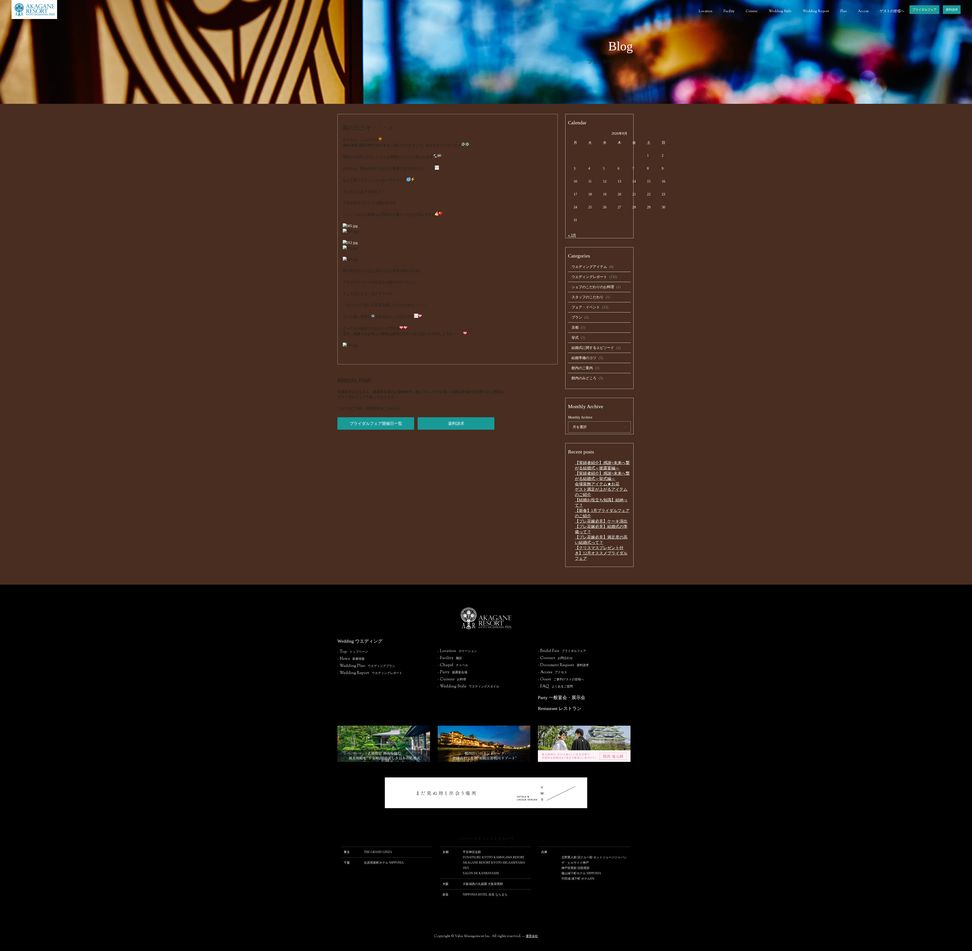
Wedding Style (780, 11)
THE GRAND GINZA (378, 852)
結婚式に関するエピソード (593, 348)
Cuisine (752, 11)
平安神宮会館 (472, 852)
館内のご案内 (582, 368)
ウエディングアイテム (589, 267)
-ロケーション (457, 651)
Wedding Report (816, 11)
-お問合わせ (555, 658)
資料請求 (952, 9)
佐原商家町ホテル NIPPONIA (384, 862)
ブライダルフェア (924, 9)
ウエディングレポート (589, 277)
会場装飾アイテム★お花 (597, 484)
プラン (577, 317)
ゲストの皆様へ (892, 11)
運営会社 (532, 936)
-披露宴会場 (452, 672)
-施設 (450, 658)
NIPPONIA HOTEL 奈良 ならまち (485, 894)
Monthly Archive (580, 417)
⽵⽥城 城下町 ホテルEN (577, 878)
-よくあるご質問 (555, 686)
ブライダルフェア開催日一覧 (376, 423)
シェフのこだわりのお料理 (593, 287)
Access (863, 11)
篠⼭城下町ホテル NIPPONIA (581, 873)
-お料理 (452, 679)
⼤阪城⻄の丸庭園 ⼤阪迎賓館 (483, 884)
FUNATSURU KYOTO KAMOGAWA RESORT (493, 857)
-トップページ (352, 651)
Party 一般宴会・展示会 (561, 697)
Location (705, 11)
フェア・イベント (586, 307)
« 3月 (572, 235)
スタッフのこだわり (587, 297)
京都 (575, 327)
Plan (843, 11)
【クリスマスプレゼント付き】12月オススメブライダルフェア (601, 553)
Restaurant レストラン (559, 708)
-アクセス (552, 672)
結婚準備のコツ (584, 358)
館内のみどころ (584, 378)
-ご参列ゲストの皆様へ (561, 679)
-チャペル (453, 665)
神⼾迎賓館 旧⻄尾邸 (575, 868)
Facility (729, 11)
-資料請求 (563, 665)
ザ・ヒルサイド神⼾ (575, 862)
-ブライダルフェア (562, 651)
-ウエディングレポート (369, 673)
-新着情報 (350, 659)
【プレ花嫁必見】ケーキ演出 (601, 521)
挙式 (575, 338)
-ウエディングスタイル (468, 686)
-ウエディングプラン (366, 666)
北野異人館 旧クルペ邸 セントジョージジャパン (594, 857)
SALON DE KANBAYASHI (481, 873)
